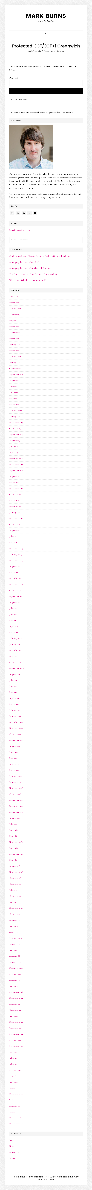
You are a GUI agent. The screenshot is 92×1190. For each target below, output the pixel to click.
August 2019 (14, 440)
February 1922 (15, 1040)
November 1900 (16, 1093)
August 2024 (14, 314)
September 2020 (16, 374)
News (11, 1146)
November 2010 (16, 518)
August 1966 (14, 956)
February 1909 (15, 1069)
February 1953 (15, 974)
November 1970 (16, 908)
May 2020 (13, 398)
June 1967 (13, 950)
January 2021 (14, 362)
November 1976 (16, 872)
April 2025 (13, 296)
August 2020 (14, 380)
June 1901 (13, 1081)
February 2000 (15, 710)
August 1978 (14, 866)
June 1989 (13, 830)
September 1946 (16, 992)
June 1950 (13, 986)
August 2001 (14, 602)
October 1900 (15, 1099)
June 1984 (13, 848)
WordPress (43, 1179)
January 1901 (14, 1087)
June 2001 (13, 614)
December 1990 (16, 806)
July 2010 (13, 536)
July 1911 (13, 1058)
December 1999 (16, 722)
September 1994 (16, 800)
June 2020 (13, 392)
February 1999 (15, 776)
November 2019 (16, 422)
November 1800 (16, 1117)
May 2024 (13, 320)
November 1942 (16, 998)
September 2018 (16, 470)
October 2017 (15, 494)
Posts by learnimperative (20, 230)
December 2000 (16, 650)
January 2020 (14, 416)
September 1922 (16, 1034)
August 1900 (14, 1105)
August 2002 (14, 566)
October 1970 (15, 914)
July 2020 (13, 386)
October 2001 (15, 590)
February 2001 (15, 638)
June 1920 (13, 1051)
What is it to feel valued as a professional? (27, 280)
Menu (46, 33)
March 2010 (14, 542)
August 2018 (14, 476)
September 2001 (16, 596)
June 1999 (13, 752)
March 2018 (14, 482)
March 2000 (14, 704)
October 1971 (15, 896)
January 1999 (15, 782)
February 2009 (15, 554)
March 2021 (14, 350)
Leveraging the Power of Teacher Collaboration (30, 268)
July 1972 (13, 890)
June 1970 (13, 926)
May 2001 (13, 620)
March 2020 (14, 404)
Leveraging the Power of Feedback (24, 262)
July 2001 (13, 608)
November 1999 (16, 728)
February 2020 (15, 410)
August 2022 (14, 332)
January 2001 (14, 644)
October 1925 (15, 1010)
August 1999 (14, 746)
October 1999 (15, 734)
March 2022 (14, 338)
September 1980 (16, 854)
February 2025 (15, 308)
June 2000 (13, 686)
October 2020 (15, 368)
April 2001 (13, 626)
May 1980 (13, 860)
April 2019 (13, 452)
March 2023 (14, 326)
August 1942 (14, 1003)
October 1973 (15, 884)
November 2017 (16, 488)
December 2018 (16, 458)
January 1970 (14, 944)
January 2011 (14, 512)
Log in (51, 1179)
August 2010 (14, 530)
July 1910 (13, 1063)
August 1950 (14, 980)
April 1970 (13, 932)
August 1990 (14, 818)
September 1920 (16, 1045)
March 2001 (14, 632)
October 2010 (15, 524)
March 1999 (14, 770)
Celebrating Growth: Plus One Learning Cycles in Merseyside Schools (39, 256)
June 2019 (13, 446)
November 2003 (16, 560)
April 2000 (14, 698)
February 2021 (15, 356)
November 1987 (16, 842)
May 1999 (13, 758)
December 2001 (16, 578)
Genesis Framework (71, 1177)
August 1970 (14, 920)
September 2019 (16, 434)
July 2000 (13, 680)
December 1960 (16, 968)
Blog (11, 1140)
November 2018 (16, 464)
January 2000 (15, 716)
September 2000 (16, 668)
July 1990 (13, 824)
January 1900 (15, 1111)
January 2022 (14, 344)
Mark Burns (46, 16)
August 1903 (14, 1075)
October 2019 (15, 428)
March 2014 (14, 500)
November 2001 (16, 584)
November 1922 (16, 1021)
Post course (23, 99)
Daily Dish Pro (54, 1177)
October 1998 (15, 794)
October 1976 (15, 878)
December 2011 (15, 506)
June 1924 (13, 1016)
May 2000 (13, 692)
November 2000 (16, 656)
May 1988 (13, 836)
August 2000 (14, 674)
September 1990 (16, 812)
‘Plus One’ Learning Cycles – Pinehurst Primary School (33, 274)
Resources (13, 1158)
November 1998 (16, 788)
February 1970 (15, 938)
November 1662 (16, 1123)
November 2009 (16, 548)
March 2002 (14, 572)
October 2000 (15, 662)
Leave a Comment (57, 51)
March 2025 (14, 302)
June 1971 (13, 902)
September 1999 (16, 740)
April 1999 (14, 764)
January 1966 (15, 962)
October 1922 (15, 1027)
